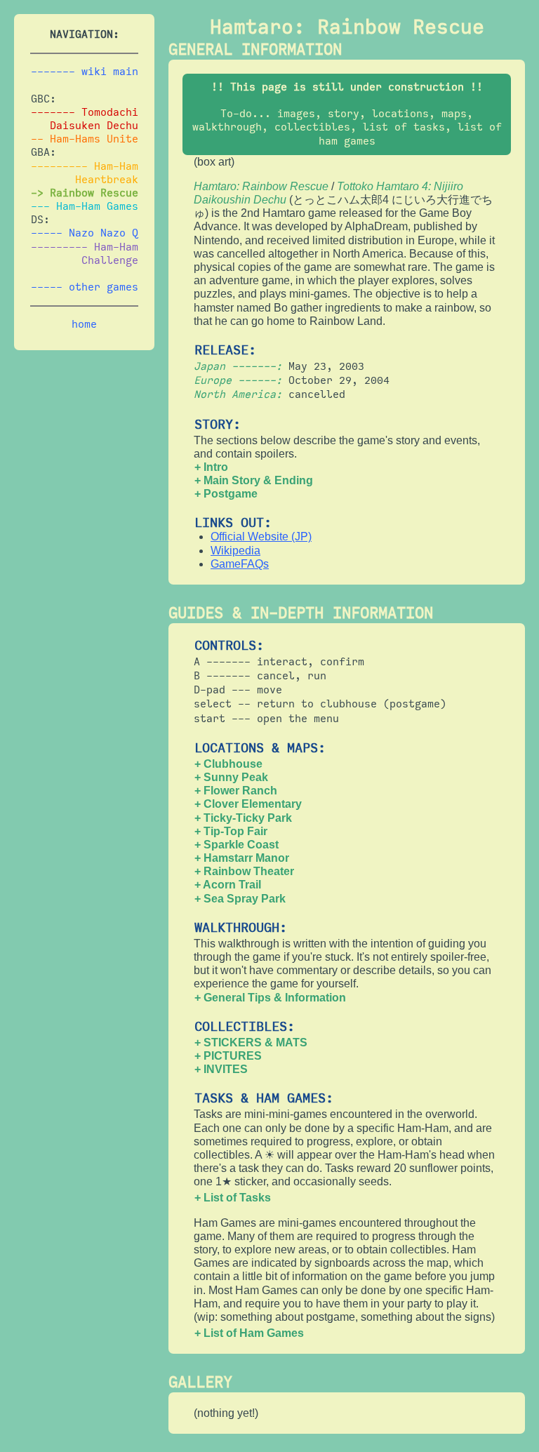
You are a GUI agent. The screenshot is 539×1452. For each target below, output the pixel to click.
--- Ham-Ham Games (84, 206)
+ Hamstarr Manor (241, 858)
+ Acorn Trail (227, 885)
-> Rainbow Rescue (84, 193)
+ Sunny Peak (231, 777)
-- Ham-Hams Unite (84, 139)
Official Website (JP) (261, 536)
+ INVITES (221, 1069)
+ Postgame (226, 494)
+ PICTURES (228, 1056)
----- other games (84, 287)
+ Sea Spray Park (240, 899)
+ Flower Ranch (235, 791)
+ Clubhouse (228, 764)
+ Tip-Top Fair (230, 831)
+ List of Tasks (232, 1198)
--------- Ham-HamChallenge (84, 253)
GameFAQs (240, 564)
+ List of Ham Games (249, 1333)
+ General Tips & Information (270, 998)
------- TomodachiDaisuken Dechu (84, 119)
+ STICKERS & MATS (250, 1042)
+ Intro (211, 467)
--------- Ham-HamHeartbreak (84, 173)
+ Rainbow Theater (244, 871)
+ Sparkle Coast (236, 845)
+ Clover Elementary (248, 804)
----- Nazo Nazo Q (84, 233)
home (84, 324)
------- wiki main (84, 72)
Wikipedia (235, 551)
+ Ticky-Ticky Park (243, 818)
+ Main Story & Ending (253, 480)
